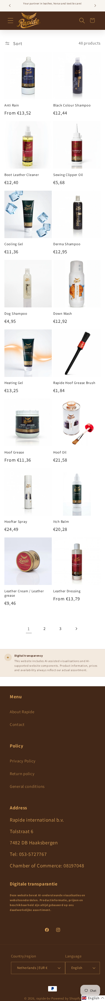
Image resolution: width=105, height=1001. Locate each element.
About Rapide (22, 711)
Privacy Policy (23, 761)
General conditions (27, 786)
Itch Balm (61, 521)
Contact (17, 724)
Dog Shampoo (15, 313)
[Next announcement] (95, 5)
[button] (10, 20)
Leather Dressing (67, 591)
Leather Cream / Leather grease (24, 593)
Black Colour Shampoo (72, 105)
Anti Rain (11, 105)
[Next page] (76, 628)
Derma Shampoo (66, 244)
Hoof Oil (60, 452)
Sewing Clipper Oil (68, 175)
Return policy (22, 773)
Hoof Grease (14, 452)
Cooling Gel (13, 244)
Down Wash (62, 313)
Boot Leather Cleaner (21, 175)
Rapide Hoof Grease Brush (74, 383)
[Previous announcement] (9, 5)
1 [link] (29, 628)
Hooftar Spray (15, 521)
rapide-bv (43, 998)
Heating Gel (13, 383)
